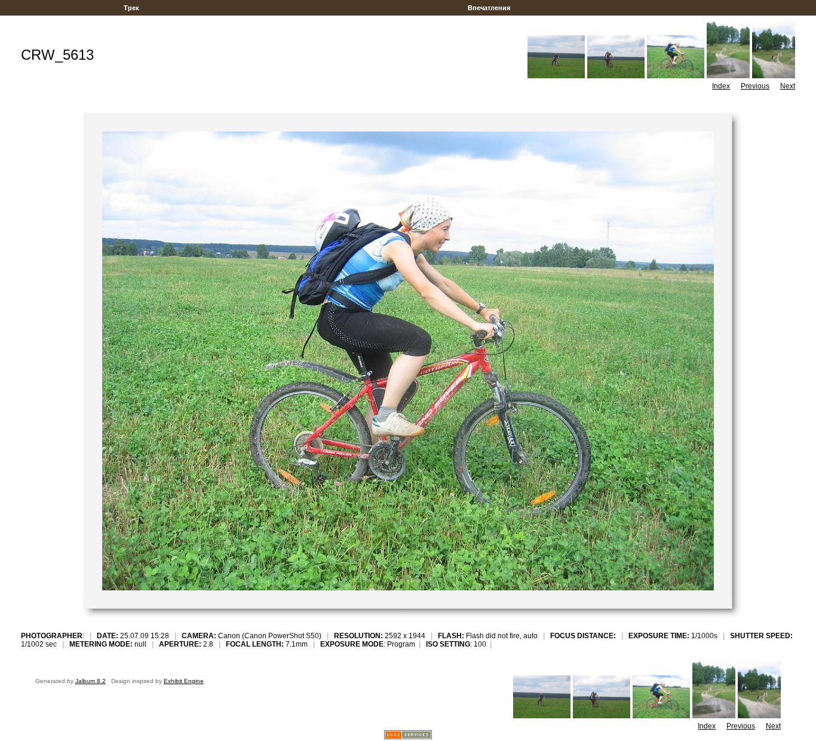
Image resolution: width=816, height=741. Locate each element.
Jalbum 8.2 (90, 681)
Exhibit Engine (184, 681)
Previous (755, 86)
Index (721, 86)
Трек (131, 7)
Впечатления (489, 7)
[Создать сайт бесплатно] (408, 736)
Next (787, 86)
